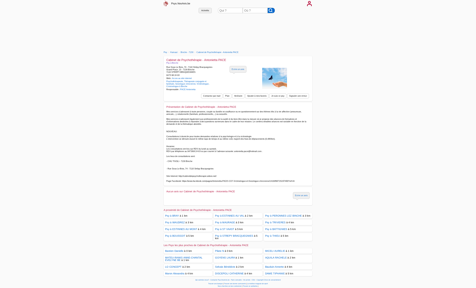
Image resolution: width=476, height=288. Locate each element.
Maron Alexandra (174, 273)
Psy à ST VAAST (224, 229)
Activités (205, 10)
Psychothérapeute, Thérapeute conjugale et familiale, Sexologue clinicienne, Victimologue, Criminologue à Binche (187, 83)
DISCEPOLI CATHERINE (229, 273)
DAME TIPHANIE (275, 273)
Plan (227, 96)
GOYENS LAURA (225, 257)
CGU (253, 280)
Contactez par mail (211, 96)
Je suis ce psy (277, 96)
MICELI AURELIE (275, 251)
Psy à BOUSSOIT (175, 235)
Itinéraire (238, 96)
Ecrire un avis (238, 69)
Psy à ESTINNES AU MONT (181, 229)
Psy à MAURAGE (225, 222)
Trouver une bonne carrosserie (235, 284)
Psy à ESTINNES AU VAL (229, 215)
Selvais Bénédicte (225, 266)
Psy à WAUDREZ (175, 222)
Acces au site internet (182, 78)
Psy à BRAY (172, 215)
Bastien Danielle (174, 251)
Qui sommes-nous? (202, 280)
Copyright (260, 280)
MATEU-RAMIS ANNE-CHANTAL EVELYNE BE (183, 258)
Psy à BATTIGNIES (276, 229)
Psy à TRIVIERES (275, 222)
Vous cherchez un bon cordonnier (230, 286)
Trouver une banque (215, 284)
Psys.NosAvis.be (180, 3)
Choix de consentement (272, 280)
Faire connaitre (236, 280)
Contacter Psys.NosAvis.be (220, 280)
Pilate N (219, 251)
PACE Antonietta (187, 89)
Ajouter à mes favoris (257, 96)
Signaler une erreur (298, 96)
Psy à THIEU (272, 235)
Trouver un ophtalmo (250, 286)
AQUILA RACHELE (276, 257)
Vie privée (246, 280)
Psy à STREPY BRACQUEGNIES (234, 235)
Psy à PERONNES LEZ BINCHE (283, 215)
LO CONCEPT (173, 266)
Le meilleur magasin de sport (257, 284)
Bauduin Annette (274, 266)
